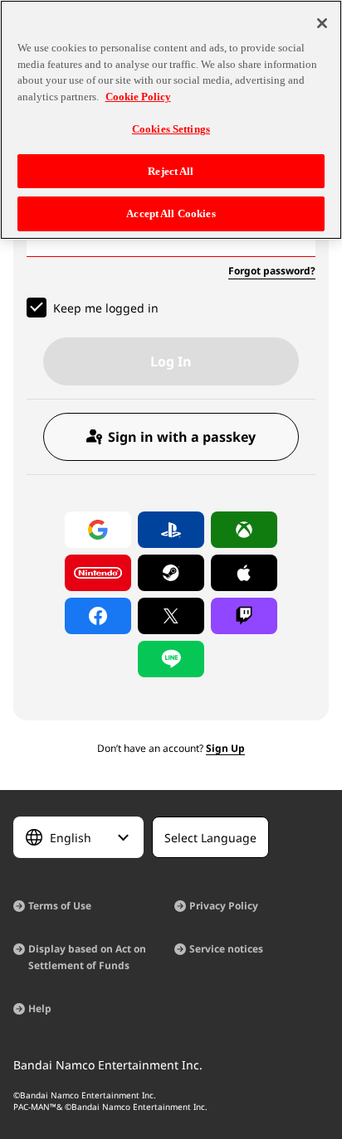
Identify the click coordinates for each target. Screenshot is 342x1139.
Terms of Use (59, 906)
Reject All (170, 171)
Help (39, 1008)
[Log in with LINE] (171, 659)
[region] (171, 120)
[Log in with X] (171, 616)
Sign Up (225, 748)
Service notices (226, 949)
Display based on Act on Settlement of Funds (87, 957)
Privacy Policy (223, 906)
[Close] (322, 23)
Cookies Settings (171, 129)
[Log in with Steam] (171, 573)
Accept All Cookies (170, 213)
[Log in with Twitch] (244, 616)
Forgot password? (271, 271)
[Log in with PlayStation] (171, 529)
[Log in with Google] (98, 529)
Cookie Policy (138, 96)
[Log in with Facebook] (98, 616)
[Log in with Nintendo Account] (98, 573)
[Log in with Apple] (244, 573)
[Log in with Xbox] (244, 529)
